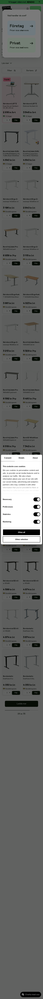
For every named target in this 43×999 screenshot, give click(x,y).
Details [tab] (21, 458)
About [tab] (35, 458)
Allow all (21, 532)
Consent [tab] (7, 458)
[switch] (37, 507)
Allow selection (21, 539)
